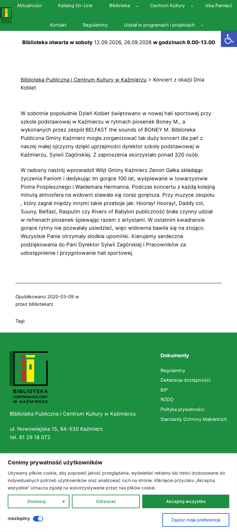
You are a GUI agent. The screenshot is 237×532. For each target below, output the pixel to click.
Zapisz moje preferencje (195, 519)
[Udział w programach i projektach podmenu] (202, 25)
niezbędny (19, 518)
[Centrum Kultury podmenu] (192, 6)
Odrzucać (106, 501)
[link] (229, 39)
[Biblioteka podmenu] (136, 6)
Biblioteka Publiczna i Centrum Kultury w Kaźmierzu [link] (73, 414)
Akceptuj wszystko (186, 501)
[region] (118, 492)
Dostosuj (36, 501)
